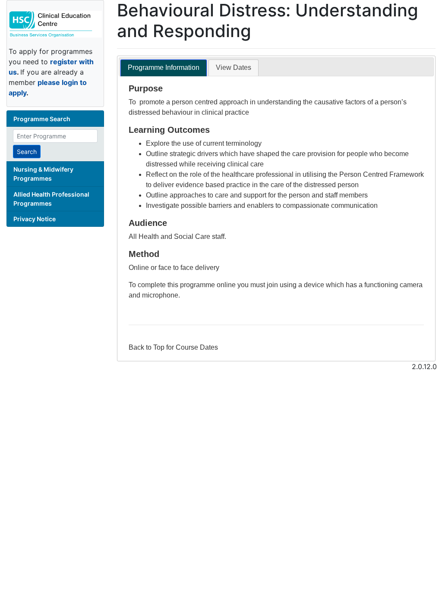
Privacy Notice (34, 218)
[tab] (163, 68)
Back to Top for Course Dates (173, 347)
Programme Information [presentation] (163, 67)
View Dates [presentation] (233, 67)
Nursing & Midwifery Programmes (43, 174)
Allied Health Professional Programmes (51, 199)
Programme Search (41, 118)
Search (27, 151)
